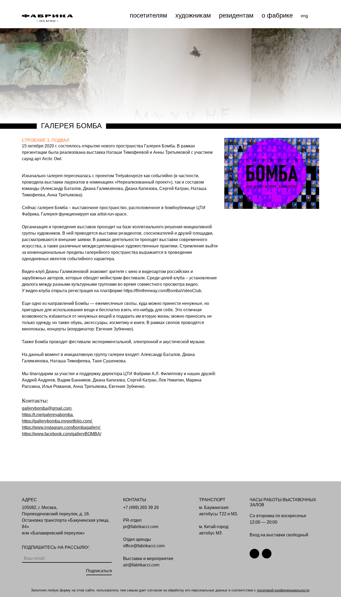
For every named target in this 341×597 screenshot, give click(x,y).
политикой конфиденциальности (283, 590)
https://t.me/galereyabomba (47, 414)
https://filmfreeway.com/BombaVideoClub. (163, 290)
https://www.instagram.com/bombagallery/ (61, 427)
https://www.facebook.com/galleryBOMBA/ (61, 434)
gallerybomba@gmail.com (47, 408)
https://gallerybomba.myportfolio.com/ (57, 421)
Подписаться (99, 571)
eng (304, 16)
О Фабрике (277, 15)
